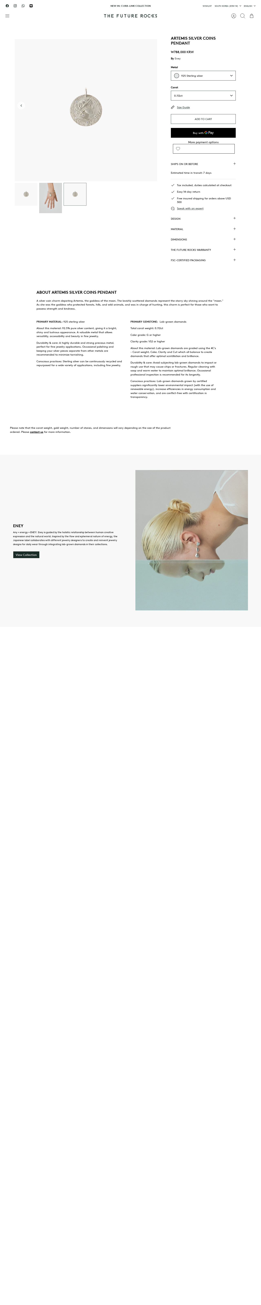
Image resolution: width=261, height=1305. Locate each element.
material (177, 229)
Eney (178, 58)
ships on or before (184, 164)
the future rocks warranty (191, 249)
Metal (174, 67)
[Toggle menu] (9, 15)
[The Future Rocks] (130, 16)
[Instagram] (15, 6)
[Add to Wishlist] (178, 148)
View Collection (26, 554)
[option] (86, 110)
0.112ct (178, 95)
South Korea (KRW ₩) (226, 5)
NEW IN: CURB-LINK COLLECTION (131, 5)
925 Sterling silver (192, 75)
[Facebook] (7, 6)
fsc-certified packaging (188, 260)
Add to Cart (203, 119)
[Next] (173, 6)
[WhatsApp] (23, 6)
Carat (174, 87)
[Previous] (87, 6)
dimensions (179, 239)
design (175, 218)
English (248, 5)
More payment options (203, 142)
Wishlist (207, 5)
